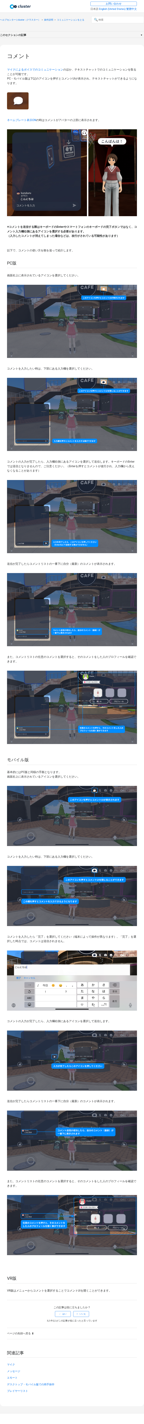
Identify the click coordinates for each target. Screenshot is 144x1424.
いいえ (83, 1314)
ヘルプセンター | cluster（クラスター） (20, 19)
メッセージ (13, 1371)
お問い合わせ (114, 3)
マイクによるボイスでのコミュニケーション (35, 69)
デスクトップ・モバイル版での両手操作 (30, 1384)
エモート (12, 1377)
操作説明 (48, 19)
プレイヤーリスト (17, 1391)
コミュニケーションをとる (70, 19)
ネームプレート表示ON (21, 120)
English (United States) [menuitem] (112, 9)
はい (64, 1314)
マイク (11, 1364)
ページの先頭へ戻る (19, 1333)
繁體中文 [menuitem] (131, 9)
